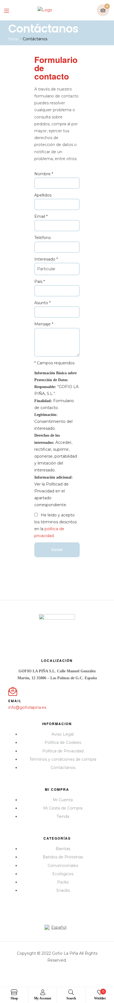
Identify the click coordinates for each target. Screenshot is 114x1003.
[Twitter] (57, 639)
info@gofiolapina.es (27, 707)
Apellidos (42, 195)
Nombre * (43, 173)
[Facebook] (36, 639)
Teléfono (42, 237)
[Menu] (10, 10)
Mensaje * (43, 324)
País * (39, 281)
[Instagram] (77, 639)
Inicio (13, 38)
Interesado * (46, 259)
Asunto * (42, 302)
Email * (41, 216)
